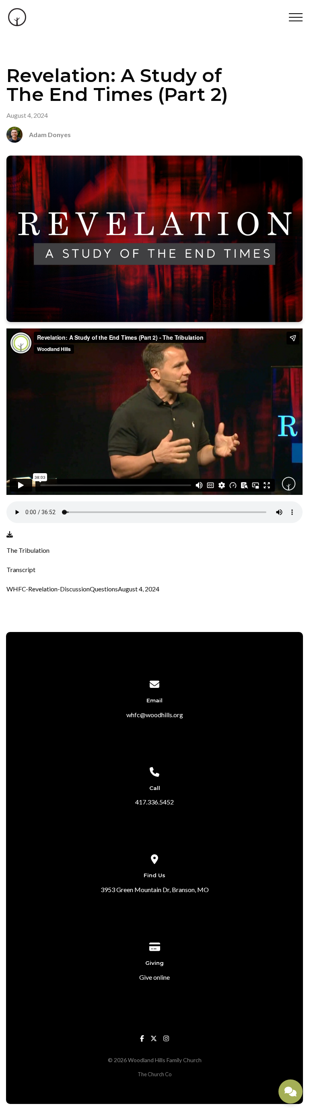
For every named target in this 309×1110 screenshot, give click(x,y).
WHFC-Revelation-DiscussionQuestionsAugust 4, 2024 (82, 589)
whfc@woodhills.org (154, 714)
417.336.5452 (154, 802)
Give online (154, 977)
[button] (296, 17)
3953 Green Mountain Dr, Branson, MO (155, 889)
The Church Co (154, 1074)
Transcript (20, 569)
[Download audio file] (9, 534)
